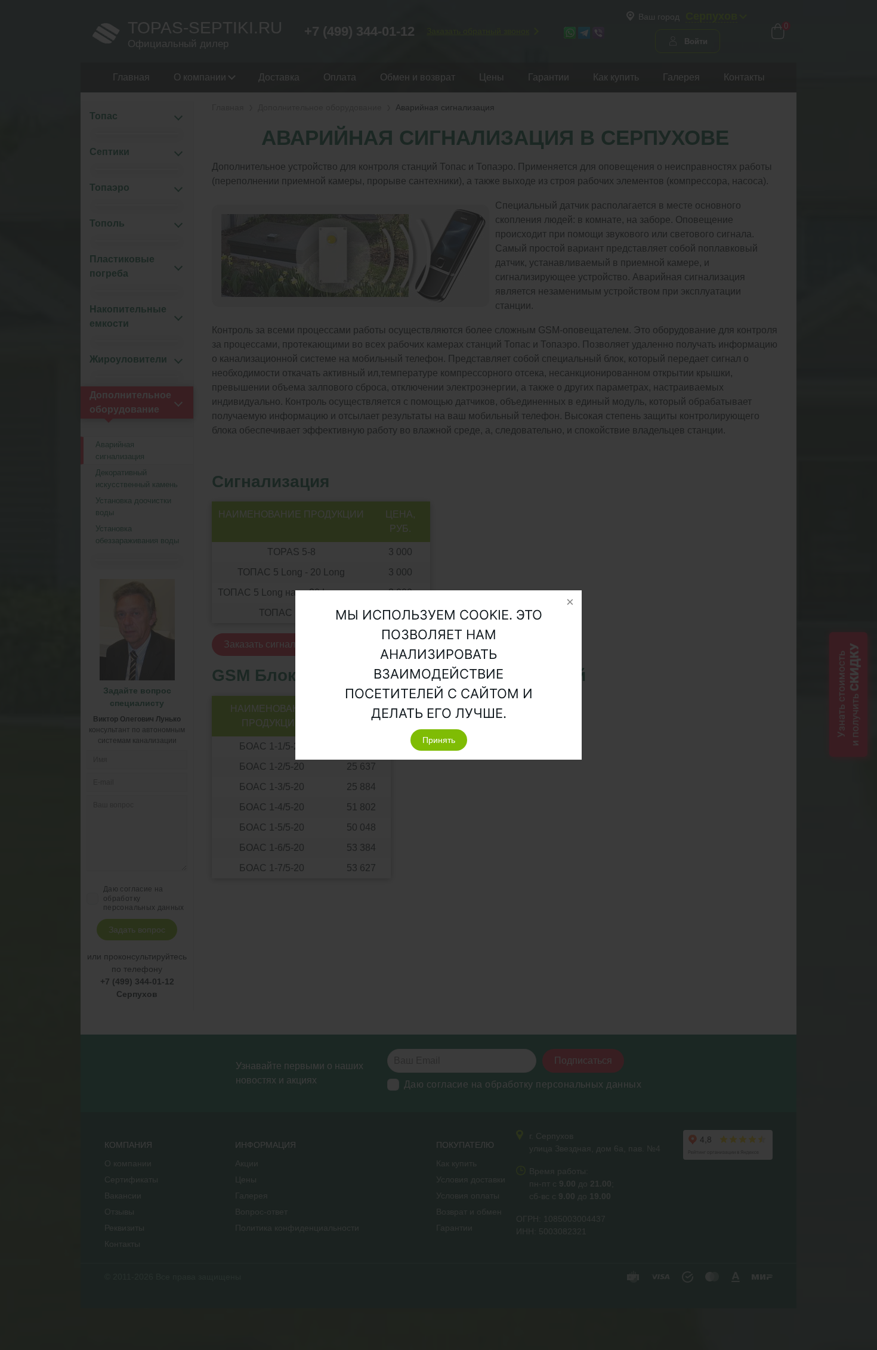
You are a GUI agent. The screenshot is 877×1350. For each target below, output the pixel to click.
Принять (438, 740)
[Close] (570, 602)
